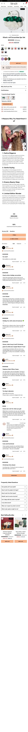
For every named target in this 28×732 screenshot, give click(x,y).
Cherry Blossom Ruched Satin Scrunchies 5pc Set (15, 48)
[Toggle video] (24, 148)
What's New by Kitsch (15, 35)
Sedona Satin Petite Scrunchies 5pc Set (22, 48)
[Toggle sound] (24, 144)
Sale (25, 6)
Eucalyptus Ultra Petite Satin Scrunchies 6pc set (25, 48)
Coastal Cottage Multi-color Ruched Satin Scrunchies (5, 48)
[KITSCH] (14, 3)
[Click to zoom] (22, 30)
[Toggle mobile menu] (2, 3)
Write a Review (16, 239)
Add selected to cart (7, 104)
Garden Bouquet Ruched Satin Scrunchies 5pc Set (18, 48)
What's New (3, 6)
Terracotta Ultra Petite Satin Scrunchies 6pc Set (2, 52)
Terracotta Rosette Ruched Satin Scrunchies (12, 48)
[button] (2, 9)
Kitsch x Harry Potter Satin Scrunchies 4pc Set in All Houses (5, 59)
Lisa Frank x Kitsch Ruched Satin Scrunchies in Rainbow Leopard (2, 59)
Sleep (21, 6)
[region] (14, 1)
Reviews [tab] (5, 232)
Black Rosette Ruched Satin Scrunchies (9, 48)
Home (10, 35)
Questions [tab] (12, 232)
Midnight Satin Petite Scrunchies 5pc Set (5, 52)
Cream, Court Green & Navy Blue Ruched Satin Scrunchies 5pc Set (2, 48)
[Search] (4, 3)
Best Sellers (10, 6)
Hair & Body (16, 6)
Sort (14, 243)
